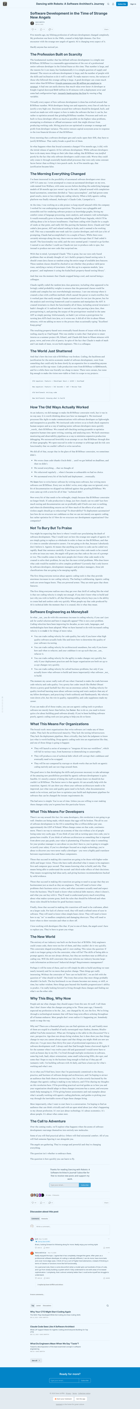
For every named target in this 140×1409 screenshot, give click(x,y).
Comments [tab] (35, 1219)
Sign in (133, 4)
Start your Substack (64, 1399)
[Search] (108, 4)
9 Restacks (55, 1195)
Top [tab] (33, 1306)
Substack (59, 1404)
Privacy (68, 1393)
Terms (74, 1393)
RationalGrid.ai (40, 1252)
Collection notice (84, 1393)
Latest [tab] (38, 1306)
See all (34, 1360)
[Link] (27, 54)
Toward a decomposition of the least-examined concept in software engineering (55, 1348)
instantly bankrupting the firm (72, 93)
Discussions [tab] (47, 1306)
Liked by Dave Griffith (44, 1241)
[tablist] (39, 1218)
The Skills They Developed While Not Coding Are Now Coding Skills (55, 1315)
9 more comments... (37, 1294)
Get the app (80, 1399)
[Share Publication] (113, 4)
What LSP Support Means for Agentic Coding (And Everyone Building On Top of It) (59, 1331)
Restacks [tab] (44, 1219)
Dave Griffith (40, 22)
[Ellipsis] (108, 1239)
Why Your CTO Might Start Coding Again (50, 1312)
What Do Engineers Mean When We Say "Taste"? (54, 1343)
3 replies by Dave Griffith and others (50, 1285)
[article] (70, 1316)
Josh (36, 1239)
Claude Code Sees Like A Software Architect (52, 1326)
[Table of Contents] (2, 704)
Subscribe (122, 4)
